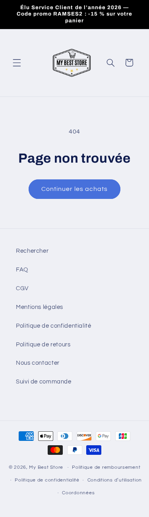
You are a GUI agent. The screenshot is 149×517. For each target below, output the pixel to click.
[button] (17, 62)
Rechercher (32, 251)
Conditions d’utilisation (114, 480)
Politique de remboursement (106, 467)
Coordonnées (78, 493)
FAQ (22, 270)
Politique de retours (43, 345)
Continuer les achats (74, 189)
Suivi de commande (44, 382)
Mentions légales (39, 307)
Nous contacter (38, 363)
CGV (22, 288)
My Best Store (46, 467)
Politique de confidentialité (53, 326)
